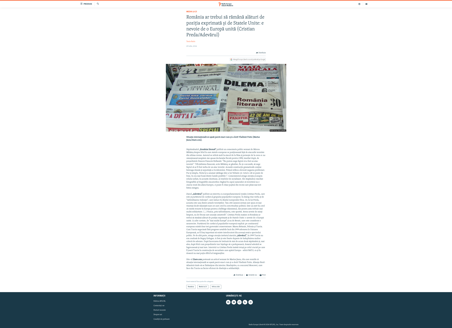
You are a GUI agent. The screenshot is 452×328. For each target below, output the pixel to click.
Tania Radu (190, 41)
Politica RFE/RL (159, 301)
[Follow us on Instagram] (239, 302)
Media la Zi (191, 12)
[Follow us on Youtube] (234, 302)
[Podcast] (359, 4)
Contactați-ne (158, 306)
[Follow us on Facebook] (228, 302)
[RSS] (245, 302)
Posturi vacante (159, 310)
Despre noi (157, 315)
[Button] (261, 52)
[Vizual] (366, 4)
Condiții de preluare (161, 319)
